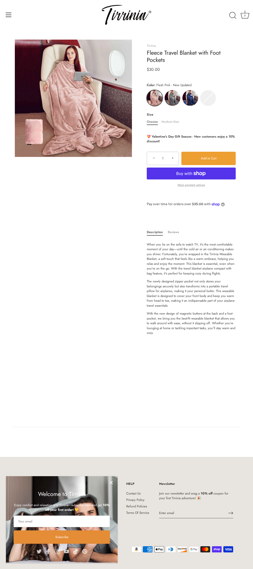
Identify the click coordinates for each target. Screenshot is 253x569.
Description (155, 232)
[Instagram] (57, 550)
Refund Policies (136, 506)
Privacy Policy (135, 499)
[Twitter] (39, 550)
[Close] (111, 482)
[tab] (157, 232)
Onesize (152, 122)
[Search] (232, 15)
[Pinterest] (84, 550)
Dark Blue (190, 98)
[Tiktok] (75, 550)
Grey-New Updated (172, 98)
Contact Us (133, 493)
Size (150, 115)
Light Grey (208, 98)
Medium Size (170, 122)
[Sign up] (230, 513)
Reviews (173, 232)
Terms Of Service (137, 512)
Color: (169, 85)
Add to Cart (208, 158)
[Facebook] (48, 550)
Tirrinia (151, 45)
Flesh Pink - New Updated (155, 98)
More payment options (191, 185)
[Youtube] (66, 550)
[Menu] (8, 14)
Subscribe (61, 537)
